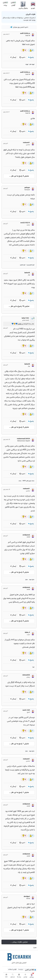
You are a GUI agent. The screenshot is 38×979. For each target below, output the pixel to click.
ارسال (14, 57)
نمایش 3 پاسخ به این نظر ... (19, 176)
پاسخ (32, 57)
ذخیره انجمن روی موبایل (20, 27)
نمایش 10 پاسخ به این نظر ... (19, 306)
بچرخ (35, 947)
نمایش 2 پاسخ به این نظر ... (19, 572)
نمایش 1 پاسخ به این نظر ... (19, 743)
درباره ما (21, 969)
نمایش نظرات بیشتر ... (19, 942)
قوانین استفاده (12, 969)
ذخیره (23, 57)
